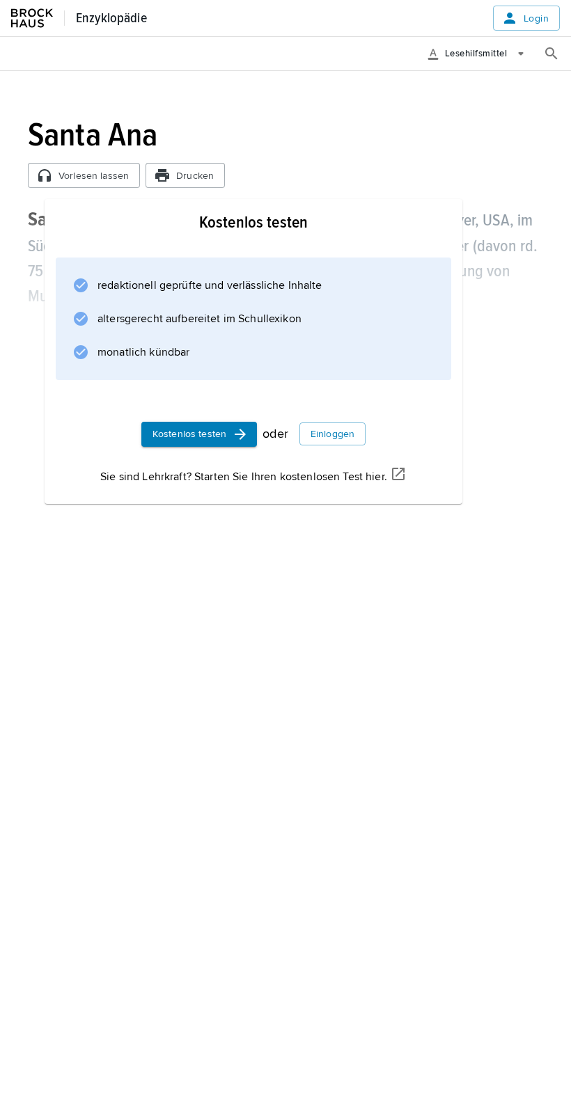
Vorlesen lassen (93, 176)
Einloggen (332, 434)
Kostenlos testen (189, 434)
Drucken (195, 176)
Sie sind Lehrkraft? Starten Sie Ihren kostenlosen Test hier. (243, 477)
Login (536, 18)
